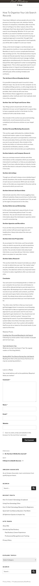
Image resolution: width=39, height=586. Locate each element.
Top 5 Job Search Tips (10, 346)
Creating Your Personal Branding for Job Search (18, 335)
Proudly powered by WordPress (21, 581)
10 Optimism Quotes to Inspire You (14, 514)
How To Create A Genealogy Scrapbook (15, 500)
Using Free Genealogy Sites (11, 503)
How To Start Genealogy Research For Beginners (18, 507)
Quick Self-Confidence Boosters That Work (16, 511)
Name (5, 405)
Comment (6, 380)
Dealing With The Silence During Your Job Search (18, 356)
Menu (20, 5)
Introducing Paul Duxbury (11, 529)
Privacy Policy (7, 540)
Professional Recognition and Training (17, 536)
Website (5, 423)
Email (5, 414)
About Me (6, 526)
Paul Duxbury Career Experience (15, 532)
